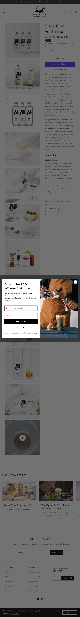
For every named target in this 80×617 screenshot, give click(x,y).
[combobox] (8, 308)
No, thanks (21, 328)
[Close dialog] (75, 282)
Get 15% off (21, 321)
